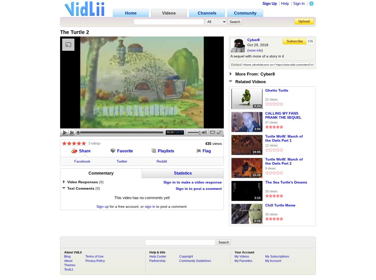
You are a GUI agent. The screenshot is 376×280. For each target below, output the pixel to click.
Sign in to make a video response (192, 182)
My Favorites (243, 261)
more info (255, 50)
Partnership (157, 261)
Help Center (157, 256)
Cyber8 (253, 40)
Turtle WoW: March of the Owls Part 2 (284, 161)
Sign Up (269, 3)
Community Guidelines (195, 261)
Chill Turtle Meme (280, 205)
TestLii (68, 269)
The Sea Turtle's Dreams (286, 182)
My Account (273, 261)
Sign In (299, 3)
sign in (150, 206)
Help (285, 3)
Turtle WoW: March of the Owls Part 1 (284, 138)
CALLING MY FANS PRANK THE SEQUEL (283, 115)
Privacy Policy (95, 261)
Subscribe (295, 41)
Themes (69, 265)
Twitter (122, 161)
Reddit (162, 161)
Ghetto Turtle (276, 90)
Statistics (183, 173)
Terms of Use (94, 256)
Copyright (186, 256)
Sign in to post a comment (199, 189)
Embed (236, 65)
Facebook (82, 161)
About (68, 261)
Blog (67, 256)
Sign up (102, 206)
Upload (304, 21)
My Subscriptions (277, 256)
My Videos (242, 256)
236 (310, 41)
